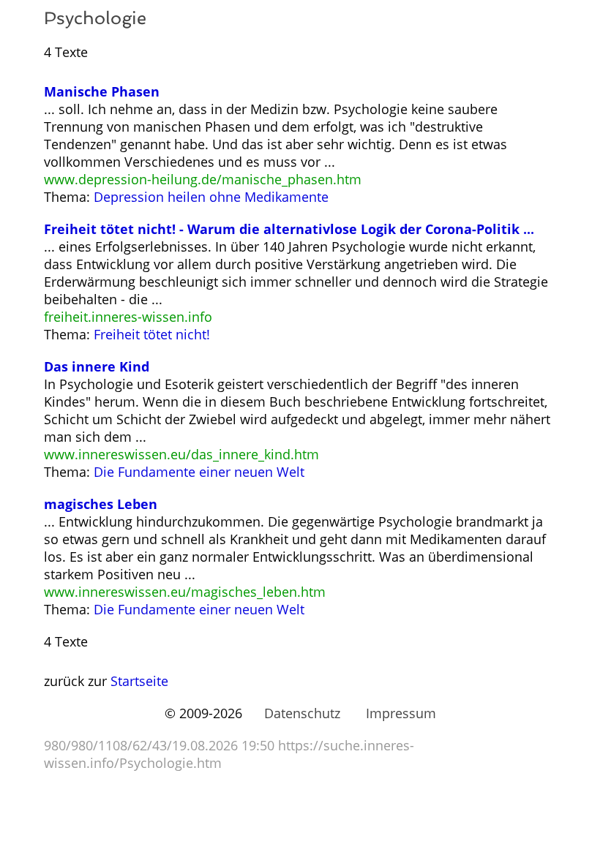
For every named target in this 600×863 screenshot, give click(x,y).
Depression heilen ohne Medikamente (211, 197)
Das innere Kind (96, 366)
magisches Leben (100, 504)
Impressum (401, 713)
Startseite (139, 681)
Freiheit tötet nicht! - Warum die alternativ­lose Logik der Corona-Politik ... (289, 229)
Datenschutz (302, 713)
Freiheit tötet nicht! (152, 334)
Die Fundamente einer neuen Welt (199, 472)
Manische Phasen (102, 91)
